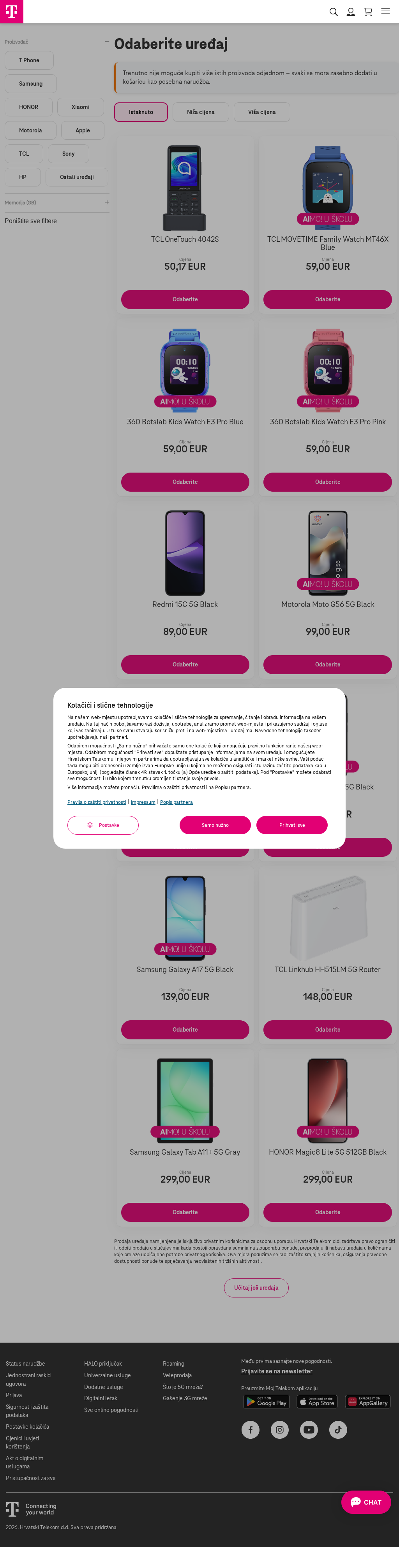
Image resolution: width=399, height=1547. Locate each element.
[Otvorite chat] (366, 1502)
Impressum (143, 802)
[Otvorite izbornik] (385, 11)
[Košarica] (368, 12)
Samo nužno (215, 825)
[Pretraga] (334, 12)
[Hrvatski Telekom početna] (11, 11)
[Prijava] (351, 12)
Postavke (108, 825)
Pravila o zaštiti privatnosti (96, 802)
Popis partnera (176, 802)
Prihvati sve (292, 825)
